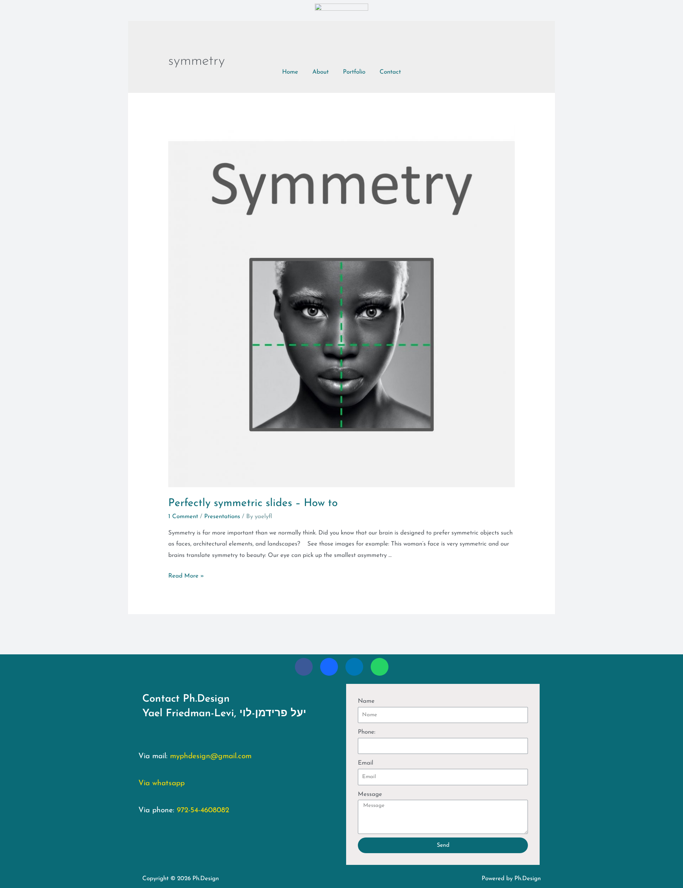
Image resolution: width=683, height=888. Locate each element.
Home (290, 72)
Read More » (186, 576)
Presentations (222, 517)
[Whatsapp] (379, 667)
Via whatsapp (161, 783)
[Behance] (329, 667)
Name (366, 701)
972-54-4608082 (203, 810)
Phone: (366, 732)
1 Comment (183, 517)
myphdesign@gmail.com (211, 756)
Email (365, 763)
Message (370, 794)
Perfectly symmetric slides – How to (253, 503)
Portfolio (354, 72)
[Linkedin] (354, 667)
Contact (390, 72)
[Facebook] (304, 667)
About (320, 72)
